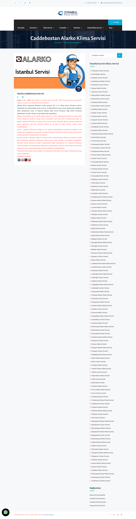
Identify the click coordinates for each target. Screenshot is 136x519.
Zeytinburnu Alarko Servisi (100, 481)
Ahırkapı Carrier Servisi (99, 78)
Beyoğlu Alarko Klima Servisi (101, 242)
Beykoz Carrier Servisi (99, 204)
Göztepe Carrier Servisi (99, 214)
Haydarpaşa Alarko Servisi (100, 81)
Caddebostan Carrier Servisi (101, 267)
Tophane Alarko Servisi (99, 407)
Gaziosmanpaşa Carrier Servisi (102, 134)
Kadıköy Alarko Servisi (99, 109)
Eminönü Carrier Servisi (99, 340)
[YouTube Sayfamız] (25, 3)
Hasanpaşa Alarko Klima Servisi (102, 474)
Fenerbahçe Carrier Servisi (100, 148)
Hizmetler (62, 28)
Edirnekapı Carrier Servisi (100, 330)
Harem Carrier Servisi (98, 467)
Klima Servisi (48, 28)
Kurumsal (33, 28)
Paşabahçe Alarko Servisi (100, 302)
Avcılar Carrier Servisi (99, 158)
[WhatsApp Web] (15, 3)
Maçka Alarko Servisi (98, 218)
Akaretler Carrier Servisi (99, 85)
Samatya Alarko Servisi (99, 323)
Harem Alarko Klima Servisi (101, 463)
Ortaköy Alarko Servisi (99, 281)
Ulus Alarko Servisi (98, 417)
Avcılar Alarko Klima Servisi (101, 155)
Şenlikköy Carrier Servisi (100, 127)
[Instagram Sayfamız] (29, 3)
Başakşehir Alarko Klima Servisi (102, 421)
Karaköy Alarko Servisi (99, 130)
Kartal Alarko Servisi (98, 137)
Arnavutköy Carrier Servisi (100, 106)
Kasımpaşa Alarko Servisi (100, 144)
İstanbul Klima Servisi (94, 28)
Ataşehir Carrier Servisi (99, 120)
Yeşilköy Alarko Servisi (99, 470)
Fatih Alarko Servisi (98, 183)
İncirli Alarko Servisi (98, 74)
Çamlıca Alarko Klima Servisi (101, 305)
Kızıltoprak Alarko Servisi (100, 151)
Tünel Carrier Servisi (98, 141)
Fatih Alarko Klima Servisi (100, 375)
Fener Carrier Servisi (98, 393)
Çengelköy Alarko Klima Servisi (102, 316)
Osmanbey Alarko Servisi (100, 291)
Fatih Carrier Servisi (98, 379)
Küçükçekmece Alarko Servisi (102, 197)
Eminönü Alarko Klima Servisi (101, 337)
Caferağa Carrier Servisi (99, 277)
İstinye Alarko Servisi (98, 88)
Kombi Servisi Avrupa (97, 498)
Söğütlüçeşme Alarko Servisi (101, 354)
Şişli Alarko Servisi (98, 382)
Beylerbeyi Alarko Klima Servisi (102, 232)
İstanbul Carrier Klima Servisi (73, 42)
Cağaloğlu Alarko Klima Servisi (102, 284)
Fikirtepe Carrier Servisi (99, 414)
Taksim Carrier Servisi (99, 372)
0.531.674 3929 (91, 3)
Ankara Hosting (48, 514)
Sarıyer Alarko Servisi (99, 344)
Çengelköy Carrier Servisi (100, 319)
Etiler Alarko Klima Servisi (100, 358)
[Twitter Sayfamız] (114, 514)
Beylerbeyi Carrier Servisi (100, 235)
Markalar (77, 28)
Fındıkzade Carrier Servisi (100, 403)
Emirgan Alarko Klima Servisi (101, 347)
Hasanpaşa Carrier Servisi (100, 477)
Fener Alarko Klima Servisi (100, 389)
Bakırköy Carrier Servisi (99, 186)
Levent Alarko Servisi (98, 207)
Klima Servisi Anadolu (97, 495)
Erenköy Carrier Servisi (99, 193)
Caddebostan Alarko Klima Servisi (103, 263)
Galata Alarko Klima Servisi (100, 442)
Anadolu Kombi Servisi (98, 502)
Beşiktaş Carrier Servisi (99, 179)
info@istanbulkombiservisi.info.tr (112, 3)
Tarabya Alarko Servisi (99, 386)
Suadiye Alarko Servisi (99, 365)
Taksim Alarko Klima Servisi (101, 368)
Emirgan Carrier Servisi (99, 351)
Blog (110, 28)
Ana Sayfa (21, 28)
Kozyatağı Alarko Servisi (100, 162)
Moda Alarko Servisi (98, 260)
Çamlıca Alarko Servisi (99, 123)
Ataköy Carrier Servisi (99, 113)
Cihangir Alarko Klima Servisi (101, 295)
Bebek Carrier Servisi (98, 165)
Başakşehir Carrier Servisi (100, 424)
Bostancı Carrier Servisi (99, 256)
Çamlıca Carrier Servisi (99, 309)
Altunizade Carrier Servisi (100, 99)
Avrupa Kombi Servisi (97, 505)
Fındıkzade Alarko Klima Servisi (102, 400)
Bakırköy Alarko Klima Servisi (101, 221)
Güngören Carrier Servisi (100, 456)
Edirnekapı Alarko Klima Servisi (102, 326)
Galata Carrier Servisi (98, 446)
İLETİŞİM (116, 22)
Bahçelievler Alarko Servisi (100, 95)
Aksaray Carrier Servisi (99, 92)
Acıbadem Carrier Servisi (100, 71)
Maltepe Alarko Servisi (99, 239)
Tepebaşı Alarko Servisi (99, 396)
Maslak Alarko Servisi (98, 249)
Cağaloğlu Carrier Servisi (100, 288)
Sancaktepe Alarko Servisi (100, 333)
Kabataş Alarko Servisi (99, 102)
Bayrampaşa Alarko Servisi (100, 428)
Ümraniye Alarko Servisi (99, 449)
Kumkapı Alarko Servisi (99, 169)
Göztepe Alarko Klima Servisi (101, 211)
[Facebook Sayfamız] (20, 3)
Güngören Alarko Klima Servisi (102, 453)
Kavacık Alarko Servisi (99, 312)
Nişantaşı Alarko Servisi (99, 270)
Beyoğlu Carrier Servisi (99, 246)
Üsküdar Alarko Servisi (99, 460)
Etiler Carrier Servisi (98, 361)
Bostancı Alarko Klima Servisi (101, 253)
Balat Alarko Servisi (98, 190)
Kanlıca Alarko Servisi (99, 116)
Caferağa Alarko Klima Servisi (101, 274)
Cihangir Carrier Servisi (99, 298)
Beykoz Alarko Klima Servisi (101, 200)
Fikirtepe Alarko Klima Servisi (101, 410)
